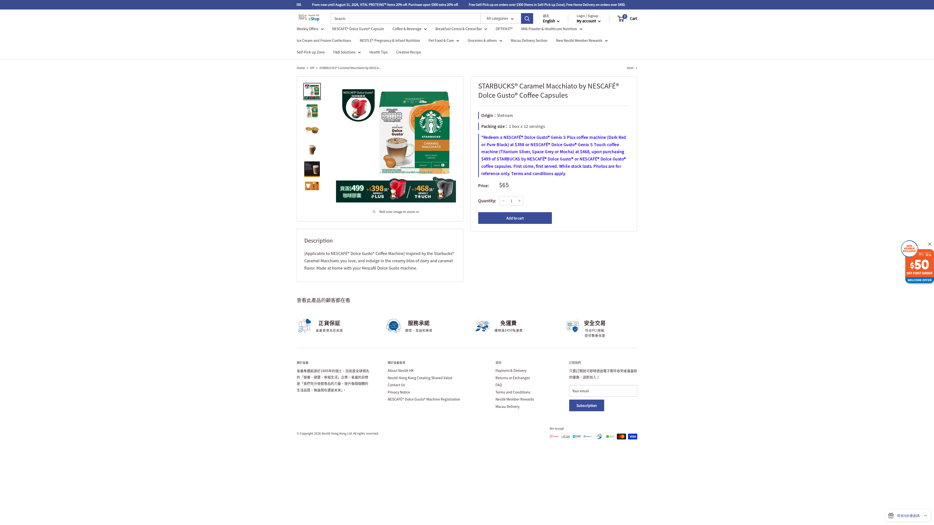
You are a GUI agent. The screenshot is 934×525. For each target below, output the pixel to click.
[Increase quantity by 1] (519, 200)
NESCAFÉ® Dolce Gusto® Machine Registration (424, 399)
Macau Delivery (507, 406)
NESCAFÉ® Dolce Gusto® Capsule (358, 28)
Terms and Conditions (512, 392)
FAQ (498, 384)
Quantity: (487, 200)
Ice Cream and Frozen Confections (324, 40)
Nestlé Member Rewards (514, 399)
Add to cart (515, 218)
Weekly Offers (307, 28)
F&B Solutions (344, 52)
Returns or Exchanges (512, 377)
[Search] (527, 18)
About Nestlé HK (401, 370)
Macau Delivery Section (529, 40)
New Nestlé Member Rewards (579, 40)
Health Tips (378, 52)
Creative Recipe (408, 52)
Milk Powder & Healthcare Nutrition (549, 28)
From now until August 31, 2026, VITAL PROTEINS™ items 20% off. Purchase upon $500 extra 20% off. (376, 4)
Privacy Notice (399, 392)
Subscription (586, 405)
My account (587, 21)
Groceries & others (482, 40)
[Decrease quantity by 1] (503, 200)
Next (630, 68)
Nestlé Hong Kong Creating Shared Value (420, 377)
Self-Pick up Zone (311, 52)
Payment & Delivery (510, 370)
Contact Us (396, 384)
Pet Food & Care (441, 40)
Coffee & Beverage (407, 28)
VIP (312, 68)
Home (301, 68)
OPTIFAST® (504, 28)
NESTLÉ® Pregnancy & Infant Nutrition (390, 40)
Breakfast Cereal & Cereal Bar (458, 28)
